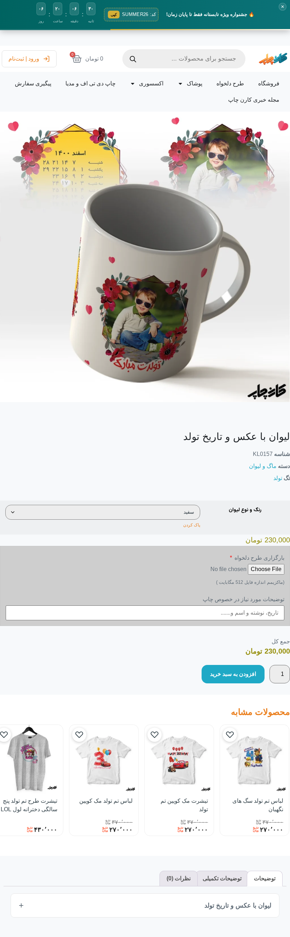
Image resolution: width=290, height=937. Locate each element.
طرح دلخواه (230, 83)
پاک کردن (191, 525)
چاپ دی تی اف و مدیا (90, 83)
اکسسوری (151, 83)
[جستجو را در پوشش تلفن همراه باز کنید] (184, 59)
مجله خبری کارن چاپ (253, 100)
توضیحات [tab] (265, 878)
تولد (277, 478)
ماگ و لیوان (263, 466)
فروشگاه (268, 83)
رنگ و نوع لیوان (245, 510)
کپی (114, 14)
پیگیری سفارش (33, 83)
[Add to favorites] (230, 735)
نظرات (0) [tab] (179, 878)
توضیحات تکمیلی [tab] (222, 878)
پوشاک (194, 83)
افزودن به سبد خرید (233, 674)
